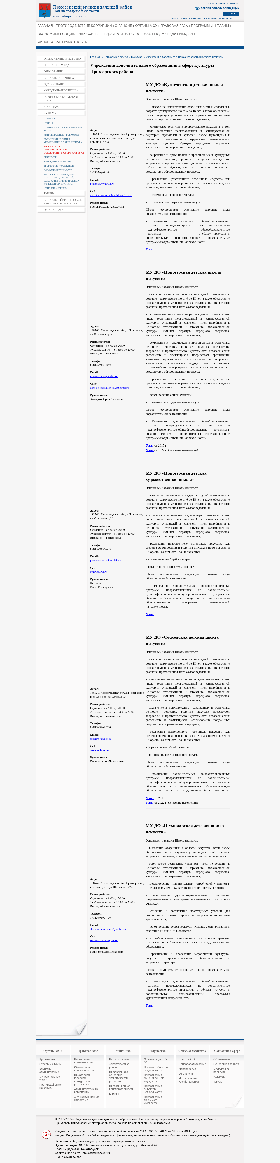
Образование (222, 1059)
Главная (95, 57)
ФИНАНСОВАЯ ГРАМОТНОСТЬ (62, 42)
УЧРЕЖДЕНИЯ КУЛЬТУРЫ (57, 161)
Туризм (218, 1081)
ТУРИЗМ (49, 193)
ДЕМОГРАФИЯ (52, 106)
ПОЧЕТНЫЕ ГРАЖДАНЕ (58, 65)
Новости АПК (187, 1059)
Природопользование (192, 1064)
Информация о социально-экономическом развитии (118, 1076)
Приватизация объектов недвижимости (153, 1089)
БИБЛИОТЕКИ (51, 157)
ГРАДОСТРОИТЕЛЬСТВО (121, 34)
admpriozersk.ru (142, 1123)
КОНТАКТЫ (225, 18)
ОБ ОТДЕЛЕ (50, 118)
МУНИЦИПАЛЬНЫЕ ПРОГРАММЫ (61, 134)
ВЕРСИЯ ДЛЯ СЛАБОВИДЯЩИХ (220, 8)
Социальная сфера (116, 57)
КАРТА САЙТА (179, 18)
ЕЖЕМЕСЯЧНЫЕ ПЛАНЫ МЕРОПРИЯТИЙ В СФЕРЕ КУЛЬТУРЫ (63, 141)
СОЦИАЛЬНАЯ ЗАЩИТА (59, 77)
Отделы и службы (50, 1064)
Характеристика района (119, 1066)
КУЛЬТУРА (50, 113)
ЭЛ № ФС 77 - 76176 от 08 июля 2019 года (168, 1131)
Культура (136, 57)
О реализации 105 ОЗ (155, 1061)
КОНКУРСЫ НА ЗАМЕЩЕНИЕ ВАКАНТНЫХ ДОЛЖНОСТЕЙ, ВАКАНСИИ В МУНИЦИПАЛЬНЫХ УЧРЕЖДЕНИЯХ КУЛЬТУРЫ (61, 179)
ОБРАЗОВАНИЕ (53, 71)
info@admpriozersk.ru (96, 1152)
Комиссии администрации (49, 1070)
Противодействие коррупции (50, 1086)
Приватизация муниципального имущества (154, 1078)
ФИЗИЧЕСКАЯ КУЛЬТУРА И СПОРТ (61, 98)
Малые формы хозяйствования (189, 1080)
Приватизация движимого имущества (153, 1100)
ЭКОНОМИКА (48, 34)
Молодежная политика (222, 1070)
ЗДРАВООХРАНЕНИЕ (56, 84)
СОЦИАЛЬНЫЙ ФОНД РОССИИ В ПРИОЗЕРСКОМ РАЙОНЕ (63, 201)
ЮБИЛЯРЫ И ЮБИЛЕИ (55, 188)
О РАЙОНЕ (123, 26)
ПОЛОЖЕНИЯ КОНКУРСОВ (58, 170)
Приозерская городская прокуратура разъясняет (82, 1080)
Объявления (186, 1073)
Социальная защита (226, 1064)
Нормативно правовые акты (83, 1061)
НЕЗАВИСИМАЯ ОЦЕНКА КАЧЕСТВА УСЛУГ (63, 129)
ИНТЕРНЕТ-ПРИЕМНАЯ (203, 18)
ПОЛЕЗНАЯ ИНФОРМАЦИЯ (224, 3)
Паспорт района (119, 1059)
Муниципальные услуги (49, 1078)
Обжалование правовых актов (84, 1069)
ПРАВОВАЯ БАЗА (174, 26)
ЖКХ (147, 34)
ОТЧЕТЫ (48, 122)
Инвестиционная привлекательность (121, 1087)
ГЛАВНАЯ (45, 26)
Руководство (47, 1059)
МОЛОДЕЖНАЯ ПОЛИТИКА (61, 90)
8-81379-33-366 (71, 1156)
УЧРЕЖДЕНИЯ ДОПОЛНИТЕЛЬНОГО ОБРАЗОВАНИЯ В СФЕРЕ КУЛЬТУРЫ (64, 149)
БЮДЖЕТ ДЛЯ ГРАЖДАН (173, 34)
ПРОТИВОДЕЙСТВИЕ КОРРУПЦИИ (84, 26)
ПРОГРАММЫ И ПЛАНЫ (210, 26)
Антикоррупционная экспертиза (87, 1098)
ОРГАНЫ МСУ (146, 26)
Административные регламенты (86, 1091)
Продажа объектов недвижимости (156, 1069)
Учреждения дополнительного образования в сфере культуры (184, 57)
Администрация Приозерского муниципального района (93, 11)
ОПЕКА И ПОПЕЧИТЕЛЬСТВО (62, 58)
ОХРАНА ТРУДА (54, 209)
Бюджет (114, 1093)
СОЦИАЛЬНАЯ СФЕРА (80, 34)
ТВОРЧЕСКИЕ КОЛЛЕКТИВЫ (59, 165)
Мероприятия (187, 1068)
